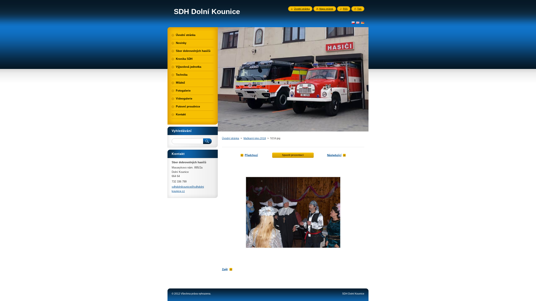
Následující (334, 155)
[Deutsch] (362, 22)
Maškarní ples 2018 (255, 138)
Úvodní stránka (230, 138)
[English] (357, 22)
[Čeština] (353, 22)
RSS (345, 9)
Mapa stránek (326, 9)
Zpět (225, 269)
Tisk (359, 9)
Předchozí (251, 155)
